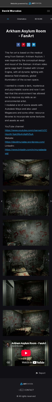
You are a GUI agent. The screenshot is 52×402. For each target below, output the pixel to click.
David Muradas (11, 11)
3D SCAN (38, 19)
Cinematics (21, 19)
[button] (40, 373)
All (8, 19)
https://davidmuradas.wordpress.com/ (25, 142)
